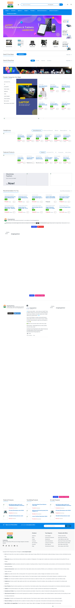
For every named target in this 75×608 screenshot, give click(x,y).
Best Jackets (6, 100)
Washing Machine (63, 130)
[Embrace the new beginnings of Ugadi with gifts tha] (61, 279)
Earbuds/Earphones (30, 134)
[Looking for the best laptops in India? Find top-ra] (13, 250)
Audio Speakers (7, 98)
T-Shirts (66, 102)
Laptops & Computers (53, 10)
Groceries (13, 10)
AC (4, 84)
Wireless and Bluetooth (48, 130)
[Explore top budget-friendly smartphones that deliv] (13, 267)
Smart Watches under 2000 (63, 539)
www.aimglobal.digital (26, 551)
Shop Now (68, 60)
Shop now (68, 54)
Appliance (20, 10)
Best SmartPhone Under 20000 (64, 542)
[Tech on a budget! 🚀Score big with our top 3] (45, 268)
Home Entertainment (49, 540)
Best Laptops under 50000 (9, 103)
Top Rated (49, 60)
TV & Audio (32, 10)
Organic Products (11, 205)
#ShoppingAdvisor (36, 331)
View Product (45, 98)
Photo (30, 333)
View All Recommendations (65, 190)
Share (34, 335)
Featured (43, 60)
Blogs (33, 546)
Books (33, 537)
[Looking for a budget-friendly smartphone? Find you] (45, 243)
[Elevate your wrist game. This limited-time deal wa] (61, 267)
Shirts (42, 84)
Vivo (70, 130)
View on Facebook (29, 335)
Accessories (6, 86)
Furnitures (19, 156)
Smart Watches (48, 544)
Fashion (7, 10)
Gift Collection (34, 542)
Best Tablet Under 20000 (63, 544)
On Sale (37, 60)
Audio (5, 93)
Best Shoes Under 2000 (62, 537)
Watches (56, 130)
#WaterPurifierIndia (44, 328)
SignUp (68, 525)
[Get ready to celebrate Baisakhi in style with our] (29, 282)
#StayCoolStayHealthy (38, 330)
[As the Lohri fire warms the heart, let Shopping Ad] (13, 283)
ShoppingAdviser (33, 307)
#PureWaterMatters (30, 330)
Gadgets (26, 10)
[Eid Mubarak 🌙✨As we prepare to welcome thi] (45, 284)
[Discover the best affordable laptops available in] (29, 249)
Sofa (22, 156)
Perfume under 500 (62, 535)
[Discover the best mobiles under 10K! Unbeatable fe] (29, 266)
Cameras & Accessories (42, 10)
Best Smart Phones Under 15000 (64, 540)
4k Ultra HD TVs (7, 81)
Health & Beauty (29, 156)
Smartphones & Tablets (11, 13)
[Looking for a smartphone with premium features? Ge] (61, 243)
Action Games (6, 89)
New (33, 60)
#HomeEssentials (30, 331)
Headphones (47, 539)
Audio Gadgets (7, 96)
